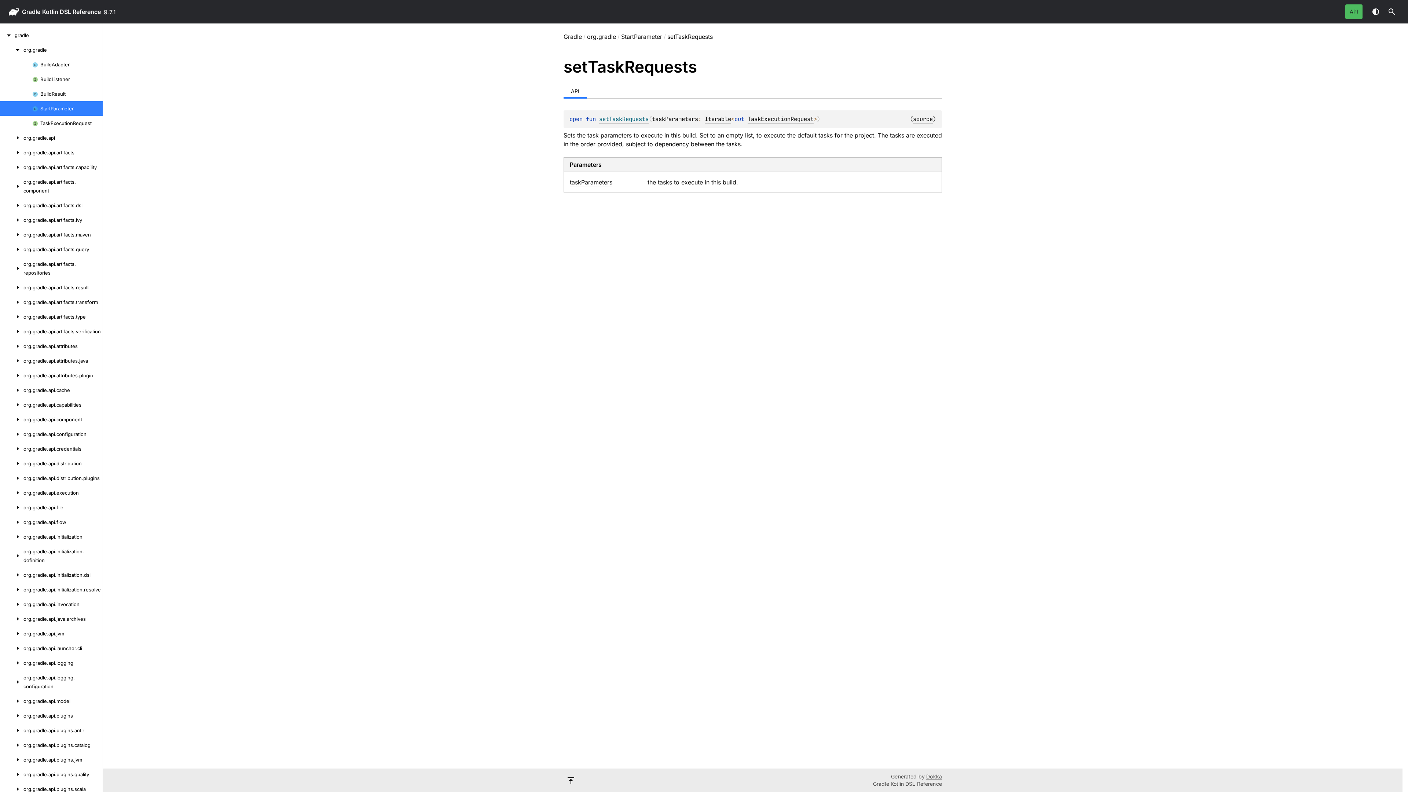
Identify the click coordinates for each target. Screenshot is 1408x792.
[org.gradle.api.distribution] (11, 463)
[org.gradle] (11, 50)
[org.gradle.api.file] (11, 507)
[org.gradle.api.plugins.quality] (11, 774)
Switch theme (1375, 11)
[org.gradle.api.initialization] (11, 536)
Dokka (934, 776)
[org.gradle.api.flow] (11, 522)
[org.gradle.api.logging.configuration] (11, 682)
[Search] (1392, 11)
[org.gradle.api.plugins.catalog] (11, 745)
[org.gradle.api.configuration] (11, 434)
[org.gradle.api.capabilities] (11, 404)
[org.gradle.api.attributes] (11, 346)
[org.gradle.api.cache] (11, 390)
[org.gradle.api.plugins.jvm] (11, 759)
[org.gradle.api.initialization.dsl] (11, 575)
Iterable (718, 119)
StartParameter (641, 36)
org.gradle (601, 36)
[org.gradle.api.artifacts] (11, 152)
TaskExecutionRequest (781, 119)
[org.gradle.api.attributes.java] (11, 360)
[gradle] (7, 35)
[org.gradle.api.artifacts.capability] (11, 167)
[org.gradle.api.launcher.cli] (11, 648)
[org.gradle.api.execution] (11, 492)
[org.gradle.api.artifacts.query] (11, 249)
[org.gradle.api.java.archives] (11, 619)
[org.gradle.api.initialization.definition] (11, 556)
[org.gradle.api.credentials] (11, 448)
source (923, 119)
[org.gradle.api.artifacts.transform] (11, 302)
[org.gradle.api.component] (11, 419)
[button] (1392, 11)
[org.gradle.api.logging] (11, 663)
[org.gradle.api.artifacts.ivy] (11, 220)
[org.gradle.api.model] (11, 701)
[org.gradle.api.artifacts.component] (11, 186)
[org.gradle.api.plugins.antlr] (11, 730)
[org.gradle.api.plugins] (11, 715)
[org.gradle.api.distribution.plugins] (11, 478)
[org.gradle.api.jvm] (11, 633)
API (1354, 11)
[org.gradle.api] (11, 138)
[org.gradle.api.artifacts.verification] (11, 331)
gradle (31, 11)
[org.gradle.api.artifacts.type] (11, 316)
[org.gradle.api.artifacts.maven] (11, 234)
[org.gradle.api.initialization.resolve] (11, 589)
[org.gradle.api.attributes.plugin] (11, 375)
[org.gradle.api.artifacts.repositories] (11, 268)
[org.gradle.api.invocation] (11, 604)
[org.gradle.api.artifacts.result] (11, 287)
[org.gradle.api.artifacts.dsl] (11, 205)
